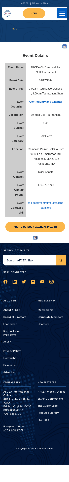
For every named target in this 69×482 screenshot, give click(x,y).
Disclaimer (10, 365)
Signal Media (40, 3)
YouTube (42, 282)
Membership (45, 310)
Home (14, 28)
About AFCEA (12, 310)
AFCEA (24, 3)
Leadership (10, 324)
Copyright (9, 358)
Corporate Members (50, 317)
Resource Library (48, 413)
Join (34, 13)
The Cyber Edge (48, 405)
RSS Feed (43, 420)
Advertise (9, 372)
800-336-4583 (13, 410)
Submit (61, 260)
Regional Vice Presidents (11, 332)
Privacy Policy (12, 351)
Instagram (51, 282)
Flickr (33, 282)
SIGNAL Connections (51, 398)
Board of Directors (14, 317)
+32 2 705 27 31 (13, 430)
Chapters (43, 324)
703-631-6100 (12, 414)
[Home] (7, 13)
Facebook (5, 282)
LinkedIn (15, 282)
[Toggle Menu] (62, 13)
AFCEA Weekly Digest (51, 391)
